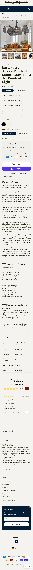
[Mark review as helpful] (27, 412)
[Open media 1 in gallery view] (4, 56)
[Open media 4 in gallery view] (24, 56)
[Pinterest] (16, 541)
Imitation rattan (9, 133)
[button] (25, 9)
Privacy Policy (6, 497)
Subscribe (16, 524)
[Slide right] (30, 3)
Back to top (6, 431)
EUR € (16, 548)
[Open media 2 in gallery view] (11, 56)
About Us (4, 481)
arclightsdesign (11, 564)
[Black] (4, 124)
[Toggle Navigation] (4, 9)
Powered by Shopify (21, 564)
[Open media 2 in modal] (16, 36)
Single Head (8, 90)
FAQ (3, 494)
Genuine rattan (24, 133)
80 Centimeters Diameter (12, 100)
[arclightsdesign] (8, 8)
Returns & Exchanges (8, 490)
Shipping (12, 151)
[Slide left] (3, 3)
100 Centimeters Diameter (12, 105)
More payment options (16, 173)
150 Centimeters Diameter (12, 115)
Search (4, 477)
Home (3, 13)
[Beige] (9, 124)
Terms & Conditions (8, 500)
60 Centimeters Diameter (12, 95)
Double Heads (21, 90)
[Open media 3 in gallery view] (18, 56)
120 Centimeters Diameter (12, 110)
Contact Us (5, 484)
